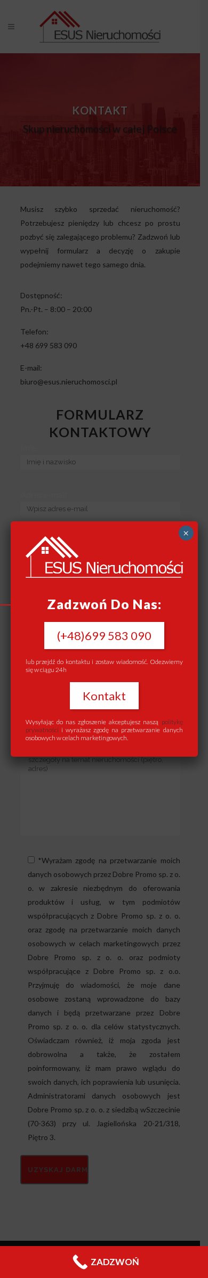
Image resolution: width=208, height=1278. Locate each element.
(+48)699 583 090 (104, 635)
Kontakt (104, 696)
